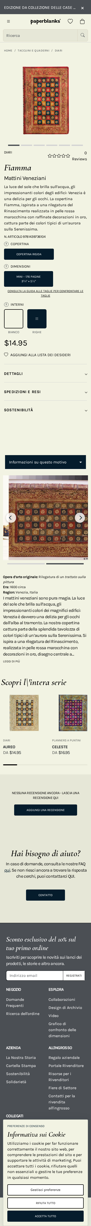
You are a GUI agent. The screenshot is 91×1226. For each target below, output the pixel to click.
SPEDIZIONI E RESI (22, 391)
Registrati (74, 975)
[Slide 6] (77, 145)
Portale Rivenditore (66, 1065)
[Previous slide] (11, 518)
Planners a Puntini (66, 740)
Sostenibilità (18, 1073)
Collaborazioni (62, 999)
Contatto (45, 895)
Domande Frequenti (15, 1002)
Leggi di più (11, 661)
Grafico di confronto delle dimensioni (62, 1029)
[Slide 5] (64, 145)
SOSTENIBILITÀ (18, 410)
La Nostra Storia (21, 1057)
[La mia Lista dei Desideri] (70, 21)
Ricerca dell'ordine (22, 1013)
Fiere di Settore (62, 1087)
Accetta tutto (45, 1216)
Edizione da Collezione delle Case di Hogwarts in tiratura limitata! (40, 7)
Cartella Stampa (21, 1065)
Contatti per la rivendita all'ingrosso (62, 1101)
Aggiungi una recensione (46, 810)
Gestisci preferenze (45, 1190)
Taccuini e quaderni (33, 50)
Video (54, 1015)
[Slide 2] (26, 145)
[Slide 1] (13, 145)
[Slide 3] (39, 145)
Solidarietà (16, 1081)
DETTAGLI (13, 373)
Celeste (60, 746)
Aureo (9, 746)
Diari (58, 50)
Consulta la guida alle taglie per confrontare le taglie (45, 293)
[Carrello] (82, 21)
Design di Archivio (65, 1007)
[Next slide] (80, 518)
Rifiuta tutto (45, 1203)
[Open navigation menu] (8, 21)
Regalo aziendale (64, 1057)
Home (8, 50)
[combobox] (45, 462)
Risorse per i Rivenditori (60, 1076)
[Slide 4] (51, 145)
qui (7, 870)
